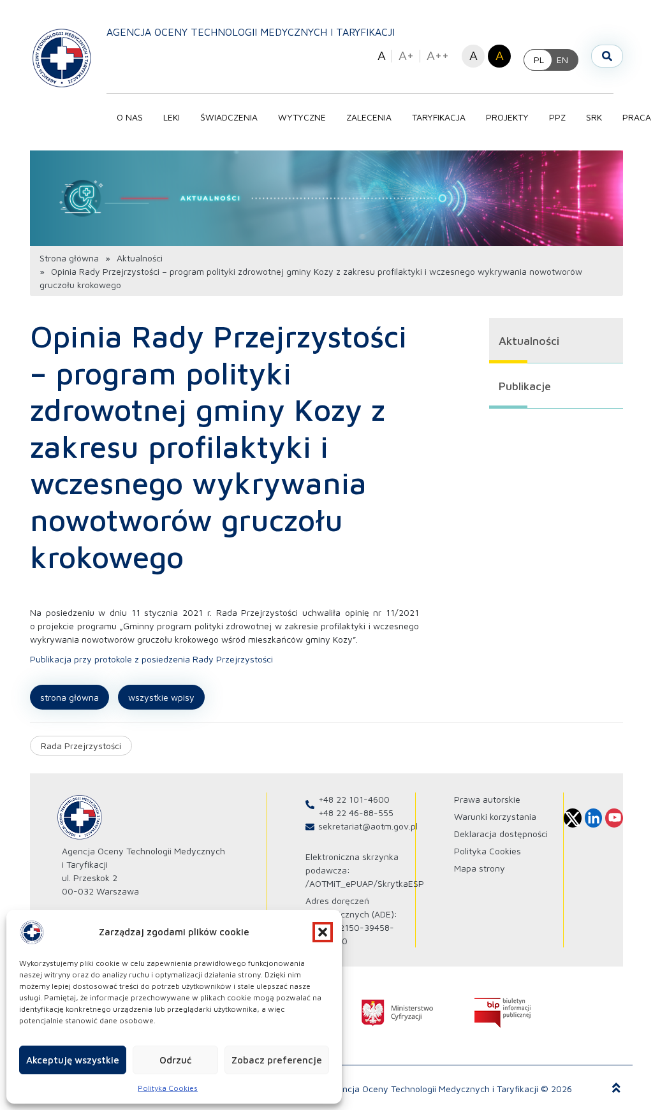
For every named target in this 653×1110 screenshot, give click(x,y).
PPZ (557, 117)
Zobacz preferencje (276, 1060)
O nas (130, 117)
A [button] (382, 55)
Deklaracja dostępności (501, 833)
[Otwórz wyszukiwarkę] (607, 56)
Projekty (507, 117)
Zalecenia (369, 117)
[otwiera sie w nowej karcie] (397, 1012)
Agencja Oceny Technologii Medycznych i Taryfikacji (250, 32)
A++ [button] (438, 55)
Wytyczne (302, 117)
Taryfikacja (439, 117)
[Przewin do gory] (616, 1088)
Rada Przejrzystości (81, 745)
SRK (594, 117)
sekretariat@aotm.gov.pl (368, 826)
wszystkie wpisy (161, 697)
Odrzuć (175, 1060)
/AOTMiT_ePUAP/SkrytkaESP (364, 883)
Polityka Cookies (168, 1088)
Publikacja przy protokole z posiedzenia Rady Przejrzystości (151, 659)
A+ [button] (406, 55)
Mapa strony (479, 868)
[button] (322, 932)
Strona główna (69, 257)
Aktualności (140, 257)
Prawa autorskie (487, 799)
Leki (171, 117)
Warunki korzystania (495, 816)
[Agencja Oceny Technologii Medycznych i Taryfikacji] (62, 57)
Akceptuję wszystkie (72, 1060)
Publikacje (525, 386)
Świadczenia (229, 117)
